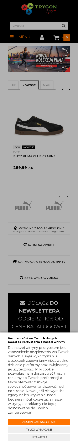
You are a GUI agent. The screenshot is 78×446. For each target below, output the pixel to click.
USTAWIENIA (39, 437)
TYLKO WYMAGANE (39, 429)
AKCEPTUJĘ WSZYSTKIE (39, 421)
